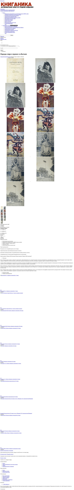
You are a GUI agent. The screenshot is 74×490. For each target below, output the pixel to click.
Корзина (2, 38)
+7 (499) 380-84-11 (6, 484)
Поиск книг (5, 478)
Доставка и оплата (6, 476)
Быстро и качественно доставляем (6, 450)
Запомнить (4, 51)
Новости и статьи (6, 471)
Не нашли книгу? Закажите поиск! (6, 454)
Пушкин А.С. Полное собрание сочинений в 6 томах (10, 379)
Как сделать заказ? (6, 475)
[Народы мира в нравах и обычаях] (15, 82)
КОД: (1, 224)
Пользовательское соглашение (8, 466)
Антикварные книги (7, 56)
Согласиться (2, 489)
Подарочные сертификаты (7, 479)
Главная (1, 56)
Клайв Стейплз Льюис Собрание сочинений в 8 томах (10, 448)
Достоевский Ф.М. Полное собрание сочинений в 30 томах (11, 326)
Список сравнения (6, 480)
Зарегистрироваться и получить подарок (10, 464)
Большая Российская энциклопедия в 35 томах (9, 396)
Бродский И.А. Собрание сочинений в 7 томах (9, 291)
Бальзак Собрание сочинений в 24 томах (7, 361)
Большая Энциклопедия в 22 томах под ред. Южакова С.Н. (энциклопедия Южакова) (16, 413)
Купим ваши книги (6, 472)
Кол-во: (1, 235)
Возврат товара (3, 457)
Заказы (4, 465)
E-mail (1, 48)
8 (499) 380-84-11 (7, 10)
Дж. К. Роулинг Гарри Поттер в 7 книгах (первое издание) (11, 308)
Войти (4, 463)
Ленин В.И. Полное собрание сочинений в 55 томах (10, 343)
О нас (4, 470)
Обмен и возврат (6, 477)
